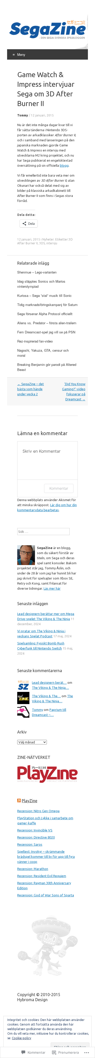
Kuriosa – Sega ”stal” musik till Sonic (44, 295)
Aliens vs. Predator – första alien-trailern (46, 322)
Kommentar (58, 488)
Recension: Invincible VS (34, 830)
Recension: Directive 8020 (36, 837)
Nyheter (48, 239)
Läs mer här (52, 588)
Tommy (22, 115)
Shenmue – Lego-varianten (36, 272)
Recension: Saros (29, 844)
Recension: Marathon (32, 869)
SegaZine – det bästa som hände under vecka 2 (30, 389)
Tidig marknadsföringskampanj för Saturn (47, 304)
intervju (51, 243)
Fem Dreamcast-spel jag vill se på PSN (46, 332)
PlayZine (29, 800)
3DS (42, 243)
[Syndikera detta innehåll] (19, 800)
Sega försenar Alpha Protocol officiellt (44, 313)
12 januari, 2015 (42, 115)
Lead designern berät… (49, 682)
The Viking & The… (46, 696)
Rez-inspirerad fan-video (35, 341)
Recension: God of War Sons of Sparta (45, 895)
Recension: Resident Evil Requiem (41, 876)
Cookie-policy (21, 1038)
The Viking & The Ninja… (50, 687)
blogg (64, 165)
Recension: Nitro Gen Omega (38, 811)
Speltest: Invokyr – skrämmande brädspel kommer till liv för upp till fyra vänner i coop (46, 856)
